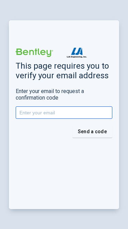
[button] (34, 53)
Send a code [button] (92, 131)
